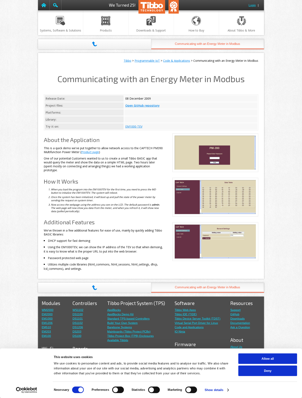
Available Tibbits (117, 340)
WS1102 (78, 310)
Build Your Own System (122, 323)
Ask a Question (240, 327)
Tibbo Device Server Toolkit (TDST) (197, 318)
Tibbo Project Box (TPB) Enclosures (130, 335)
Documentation (240, 323)
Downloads (237, 318)
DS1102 (78, 323)
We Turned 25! (122, 4)
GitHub (234, 314)
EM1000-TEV (133, 126)
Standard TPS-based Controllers (128, 318)
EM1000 (47, 318)
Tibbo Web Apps (185, 310)
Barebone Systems (119, 327)
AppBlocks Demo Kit (120, 314)
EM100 (46, 335)
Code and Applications (189, 327)
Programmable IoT (147, 61)
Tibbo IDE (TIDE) (186, 314)
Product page (90, 152)
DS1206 (78, 327)
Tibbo (127, 61)
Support (235, 310)
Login (252, 5)
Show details (214, 390)
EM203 (46, 331)
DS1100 (78, 314)
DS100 (77, 335)
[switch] (118, 389)
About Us (236, 346)
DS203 (77, 331)
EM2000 (47, 314)
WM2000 (47, 310)
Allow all (268, 358)
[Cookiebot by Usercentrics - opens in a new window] (27, 390)
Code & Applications (176, 61)
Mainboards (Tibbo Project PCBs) (129, 331)
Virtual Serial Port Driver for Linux (196, 323)
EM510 (46, 327)
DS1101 (78, 318)
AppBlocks (114, 310)
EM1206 (47, 323)
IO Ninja (180, 331)
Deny (267, 370)
